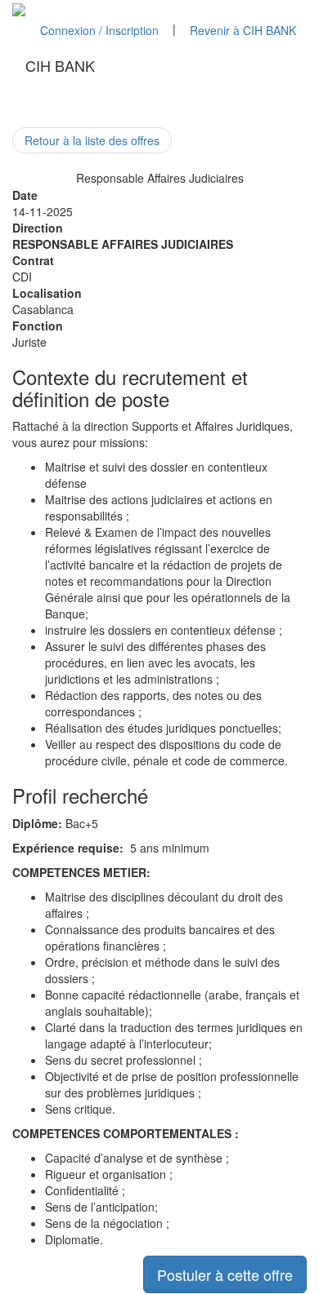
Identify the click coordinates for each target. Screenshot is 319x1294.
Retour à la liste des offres (92, 140)
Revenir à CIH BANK (243, 30)
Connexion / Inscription (99, 30)
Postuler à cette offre (225, 1274)
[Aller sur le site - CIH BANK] (18, 8)
